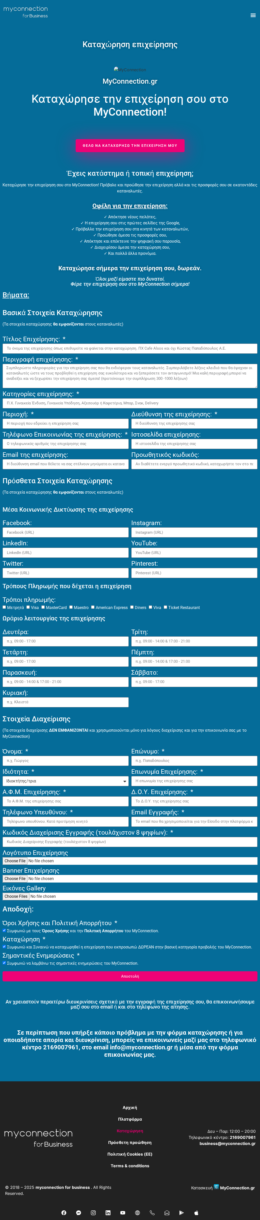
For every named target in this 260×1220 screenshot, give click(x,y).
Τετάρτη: (15, 652)
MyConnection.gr (237, 1187)
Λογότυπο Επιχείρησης (35, 853)
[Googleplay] (181, 1212)
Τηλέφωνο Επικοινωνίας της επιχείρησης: (63, 434)
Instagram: (146, 523)
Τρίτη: (139, 632)
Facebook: (17, 523)
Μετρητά (15, 607)
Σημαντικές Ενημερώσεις (39, 955)
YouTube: (144, 543)
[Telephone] (152, 1212)
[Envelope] (167, 1212)
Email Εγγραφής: (155, 812)
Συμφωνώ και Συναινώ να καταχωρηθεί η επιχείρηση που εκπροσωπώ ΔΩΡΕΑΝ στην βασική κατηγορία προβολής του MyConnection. (129, 947)
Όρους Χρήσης (55, 930)
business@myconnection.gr (228, 1143)
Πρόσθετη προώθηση (130, 1142)
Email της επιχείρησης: (35, 455)
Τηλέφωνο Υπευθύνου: (36, 812)
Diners (140, 607)
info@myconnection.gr (141, 1047)
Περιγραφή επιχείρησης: (38, 359)
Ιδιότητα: (16, 771)
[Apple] (196, 1212)
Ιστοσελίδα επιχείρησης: (166, 434)
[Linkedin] (108, 1212)
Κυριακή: (15, 693)
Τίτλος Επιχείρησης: (32, 339)
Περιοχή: (16, 414)
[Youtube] (122, 1212)
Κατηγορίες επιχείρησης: (39, 394)
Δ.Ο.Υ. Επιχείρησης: (160, 792)
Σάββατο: (144, 672)
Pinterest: (144, 563)
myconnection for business (63, 1187)
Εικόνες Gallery (24, 888)
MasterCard (56, 607)
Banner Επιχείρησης (31, 870)
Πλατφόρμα (130, 1119)
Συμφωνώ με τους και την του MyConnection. (83, 930)
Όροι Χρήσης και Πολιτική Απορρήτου (58, 923)
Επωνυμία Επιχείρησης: (165, 771)
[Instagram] (93, 1212)
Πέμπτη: (142, 652)
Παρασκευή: (20, 672)
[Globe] (137, 1212)
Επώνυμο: (145, 751)
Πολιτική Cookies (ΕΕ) (130, 1154)
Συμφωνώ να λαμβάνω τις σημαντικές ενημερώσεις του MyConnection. (72, 963)
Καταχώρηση (22, 939)
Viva (157, 607)
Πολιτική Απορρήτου (103, 930)
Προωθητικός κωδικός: (165, 455)
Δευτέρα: (16, 632)
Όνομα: (13, 751)
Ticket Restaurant (184, 607)
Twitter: (13, 563)
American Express (112, 607)
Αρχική (130, 1107)
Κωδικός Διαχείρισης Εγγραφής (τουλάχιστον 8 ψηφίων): (86, 832)
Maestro (81, 607)
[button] (253, 15)
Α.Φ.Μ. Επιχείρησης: (32, 792)
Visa (35, 607)
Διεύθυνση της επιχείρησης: (172, 414)
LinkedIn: (15, 543)
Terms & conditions (130, 1165)
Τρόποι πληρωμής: (29, 600)
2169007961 (61, 1047)
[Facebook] (64, 1212)
